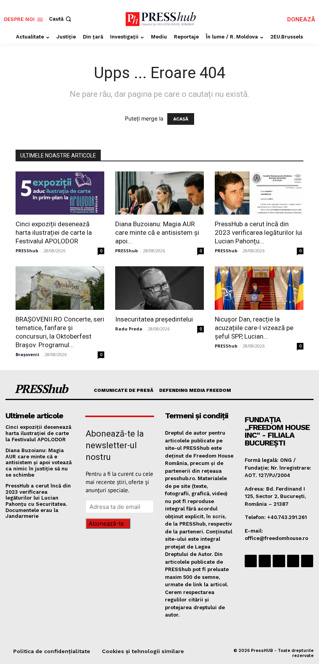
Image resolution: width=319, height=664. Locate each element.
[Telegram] (279, 561)
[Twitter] (293, 561)
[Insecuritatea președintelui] (159, 288)
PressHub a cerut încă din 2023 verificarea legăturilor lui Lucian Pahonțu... (258, 232)
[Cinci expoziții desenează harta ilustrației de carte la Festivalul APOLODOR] (60, 193)
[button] (61, 18)
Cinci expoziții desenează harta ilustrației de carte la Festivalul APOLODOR (54, 232)
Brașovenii (27, 354)
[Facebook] (251, 561)
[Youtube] (307, 561)
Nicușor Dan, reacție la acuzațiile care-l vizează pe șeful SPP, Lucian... (254, 327)
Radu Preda (128, 329)
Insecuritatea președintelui (154, 319)
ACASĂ (180, 119)
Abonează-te (106, 523)
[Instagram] (265, 561)
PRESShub (27, 250)
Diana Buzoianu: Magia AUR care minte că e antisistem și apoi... (157, 232)
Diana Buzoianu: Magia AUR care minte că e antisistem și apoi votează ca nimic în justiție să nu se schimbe (38, 462)
